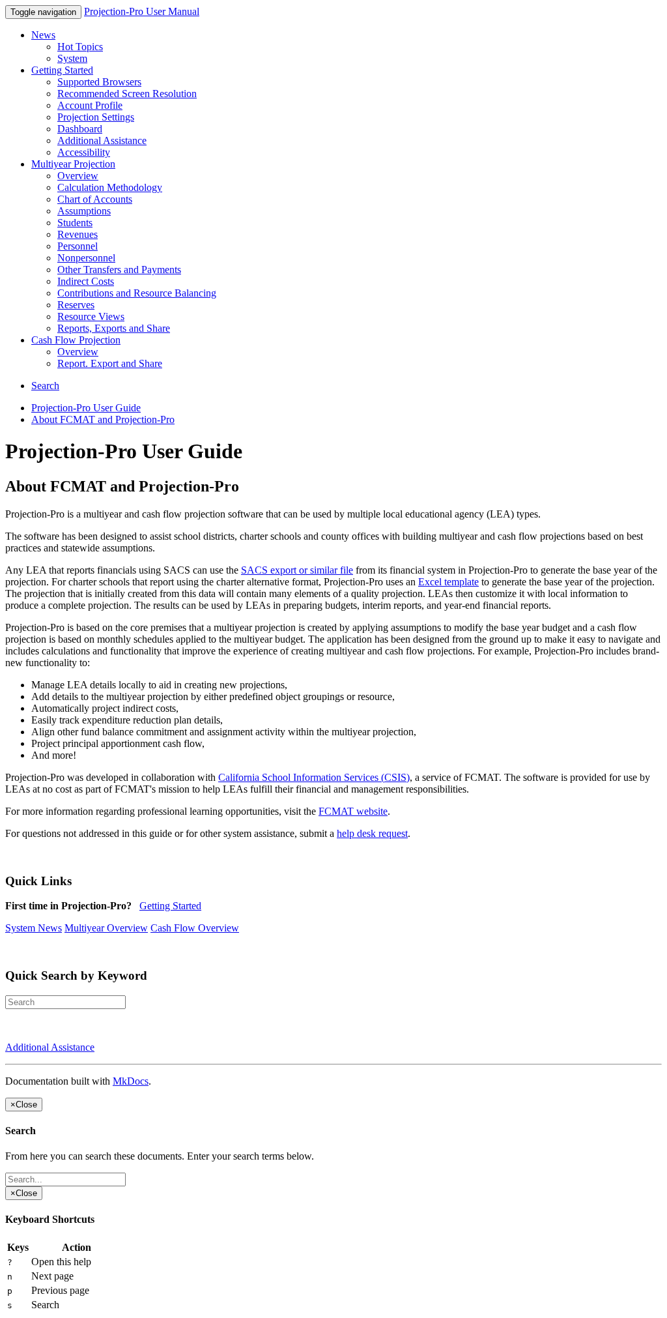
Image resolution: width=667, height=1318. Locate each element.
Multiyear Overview (106, 927)
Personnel (77, 246)
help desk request (372, 833)
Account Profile (89, 105)
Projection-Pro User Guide (86, 407)
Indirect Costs (85, 281)
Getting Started (62, 70)
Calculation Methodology (109, 187)
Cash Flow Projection (76, 339)
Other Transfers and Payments (119, 269)
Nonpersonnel (86, 257)
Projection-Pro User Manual (141, 11)
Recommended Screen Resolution (127, 93)
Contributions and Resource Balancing (136, 293)
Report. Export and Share (109, 363)
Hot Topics (80, 46)
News (43, 34)
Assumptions (84, 210)
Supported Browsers (99, 81)
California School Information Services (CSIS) (314, 777)
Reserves (75, 304)
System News (33, 927)
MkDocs (131, 1081)
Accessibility (83, 152)
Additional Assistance (102, 140)
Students (74, 222)
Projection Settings (95, 117)
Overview (77, 175)
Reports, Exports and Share (113, 328)
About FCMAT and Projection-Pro (103, 419)
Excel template (448, 581)
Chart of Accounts (94, 199)
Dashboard (79, 128)
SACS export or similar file (297, 570)
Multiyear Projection (73, 163)
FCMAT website (353, 811)
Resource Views (90, 316)
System (72, 58)
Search (45, 385)
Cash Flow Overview (194, 927)
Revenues (77, 234)
